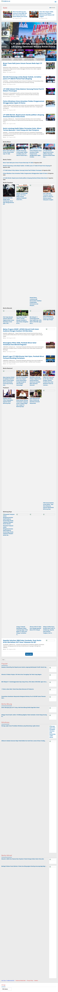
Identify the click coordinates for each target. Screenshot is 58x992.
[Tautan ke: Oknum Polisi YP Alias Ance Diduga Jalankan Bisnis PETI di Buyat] (36, 570)
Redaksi (36, 980)
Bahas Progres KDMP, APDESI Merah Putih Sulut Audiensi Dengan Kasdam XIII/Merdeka (21, 330)
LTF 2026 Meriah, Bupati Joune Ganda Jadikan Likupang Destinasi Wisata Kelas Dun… (49, 154)
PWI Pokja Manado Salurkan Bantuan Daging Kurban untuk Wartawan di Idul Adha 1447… (8, 320)
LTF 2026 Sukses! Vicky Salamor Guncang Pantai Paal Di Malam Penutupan (23, 90)
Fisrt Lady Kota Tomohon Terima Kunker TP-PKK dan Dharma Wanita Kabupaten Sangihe (48, 196)
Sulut (5, 8)
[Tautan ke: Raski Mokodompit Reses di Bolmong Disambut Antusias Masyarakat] (36, 393)
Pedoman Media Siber (21, 980)
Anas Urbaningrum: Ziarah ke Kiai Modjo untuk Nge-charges (48, 318)
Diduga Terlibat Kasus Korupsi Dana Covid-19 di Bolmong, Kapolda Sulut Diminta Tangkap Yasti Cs (49, 630)
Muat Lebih (29, 654)
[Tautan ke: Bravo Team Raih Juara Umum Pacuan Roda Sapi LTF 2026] (50, 65)
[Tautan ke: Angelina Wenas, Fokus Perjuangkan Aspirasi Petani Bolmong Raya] (9, 393)
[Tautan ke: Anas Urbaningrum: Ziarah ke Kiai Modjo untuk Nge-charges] (49, 312)
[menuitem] (7, 55)
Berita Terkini (6, 96)
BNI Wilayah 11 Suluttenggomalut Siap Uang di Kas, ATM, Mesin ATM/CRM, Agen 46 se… (36, 320)
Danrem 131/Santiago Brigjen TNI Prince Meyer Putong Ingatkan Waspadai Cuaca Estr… (22, 196)
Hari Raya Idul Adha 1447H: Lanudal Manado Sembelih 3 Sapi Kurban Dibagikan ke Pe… (22, 320)
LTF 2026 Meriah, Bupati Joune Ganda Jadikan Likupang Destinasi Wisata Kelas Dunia (28, 45)
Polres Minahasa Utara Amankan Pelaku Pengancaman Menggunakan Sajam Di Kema (23, 102)
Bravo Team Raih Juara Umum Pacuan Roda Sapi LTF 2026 (22, 64)
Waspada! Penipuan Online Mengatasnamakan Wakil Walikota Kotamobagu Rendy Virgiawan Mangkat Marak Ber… (8, 530)
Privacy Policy (30, 980)
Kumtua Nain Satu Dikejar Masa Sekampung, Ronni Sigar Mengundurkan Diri (8, 201)
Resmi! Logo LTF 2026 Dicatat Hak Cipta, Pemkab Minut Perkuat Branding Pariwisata (23, 357)
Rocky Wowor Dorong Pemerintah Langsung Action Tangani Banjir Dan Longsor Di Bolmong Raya (22, 403)
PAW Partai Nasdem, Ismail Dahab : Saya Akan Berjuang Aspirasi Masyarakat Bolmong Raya (48, 506)
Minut (4, 72)
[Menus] (55, 1)
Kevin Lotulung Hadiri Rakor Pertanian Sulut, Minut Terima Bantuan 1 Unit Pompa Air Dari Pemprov (22, 129)
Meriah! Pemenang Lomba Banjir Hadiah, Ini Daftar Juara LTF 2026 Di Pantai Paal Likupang (22, 78)
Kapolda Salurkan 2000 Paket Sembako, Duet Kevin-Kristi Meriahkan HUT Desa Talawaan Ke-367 (22, 641)
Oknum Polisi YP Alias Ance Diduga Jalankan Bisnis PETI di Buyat (35, 628)
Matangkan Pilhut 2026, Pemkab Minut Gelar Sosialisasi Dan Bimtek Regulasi (19, 344)
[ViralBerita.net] (5, 1)
